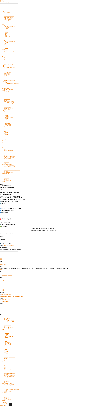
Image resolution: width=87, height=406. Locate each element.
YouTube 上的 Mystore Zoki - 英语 (8, 18)
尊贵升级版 (7, 27)
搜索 (0, 184)
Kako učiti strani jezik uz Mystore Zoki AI (9, 51)
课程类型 (3, 289)
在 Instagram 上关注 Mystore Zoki (8, 108)
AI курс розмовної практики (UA (8, 89)
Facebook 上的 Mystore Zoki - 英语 (9, 16)
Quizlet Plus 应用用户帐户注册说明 (9, 157)
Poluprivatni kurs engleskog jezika (10, 41)
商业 (2, 60)
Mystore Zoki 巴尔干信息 (7, 19)
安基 (6, 35)
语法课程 (6, 42)
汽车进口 (5, 148)
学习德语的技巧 (6, 50)
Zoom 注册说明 (6, 68)
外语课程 (3, 24)
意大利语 (5, 133)
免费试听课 (3, 90)
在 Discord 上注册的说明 (7, 72)
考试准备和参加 (6, 84)
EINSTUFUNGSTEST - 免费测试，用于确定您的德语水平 (12, 83)
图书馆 (3, 65)
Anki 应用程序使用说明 (7, 74)
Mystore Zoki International (5, 88)
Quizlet (6, 34)
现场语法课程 (7, 116)
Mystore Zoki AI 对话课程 (9, 117)
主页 (2, 10)
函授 (6, 33)
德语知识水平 (5, 82)
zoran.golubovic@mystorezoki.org (9, 245)
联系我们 (5, 76)
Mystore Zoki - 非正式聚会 (7, 20)
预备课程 (6, 32)
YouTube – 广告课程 (8, 125)
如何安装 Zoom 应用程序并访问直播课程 (9, 156)
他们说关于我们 (6, 13)
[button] (43, 183)
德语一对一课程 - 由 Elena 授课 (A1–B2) (9, 165)
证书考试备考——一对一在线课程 (8, 172)
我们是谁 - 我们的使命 (7, 12)
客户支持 (3, 66)
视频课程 (6, 28)
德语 (4, 25)
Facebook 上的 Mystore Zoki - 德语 (9, 101)
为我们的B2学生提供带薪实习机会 (8, 64)
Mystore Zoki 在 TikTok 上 (7, 109)
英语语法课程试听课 (6, 92)
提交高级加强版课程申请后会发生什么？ (9, 67)
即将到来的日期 (7, 36)
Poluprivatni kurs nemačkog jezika (10, 26)
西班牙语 (5, 44)
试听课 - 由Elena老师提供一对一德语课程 (9, 80)
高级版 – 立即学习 (8, 124)
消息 (2, 281)
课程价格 (3, 140)
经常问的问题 (5, 52)
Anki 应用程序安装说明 (7, 73)
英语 (4, 40)
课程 (2, 56)
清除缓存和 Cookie (6, 75)
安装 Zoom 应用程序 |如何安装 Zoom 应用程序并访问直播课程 (11, 296)
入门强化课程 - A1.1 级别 (5, 173)
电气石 (18, 304)
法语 (4, 59)
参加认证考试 (4, 81)
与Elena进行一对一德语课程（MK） (7, 164)
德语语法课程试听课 (6, 91)
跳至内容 (1, 0)
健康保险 (5, 149)
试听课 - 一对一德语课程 (7, 180)
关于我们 (3, 280)
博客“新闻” (3, 95)
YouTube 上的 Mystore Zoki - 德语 (8, 17)
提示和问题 (3, 49)
